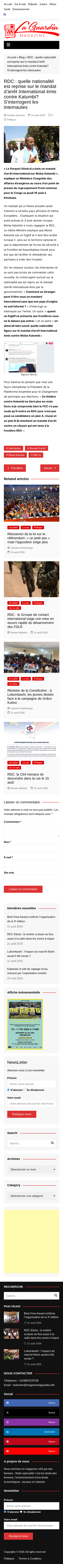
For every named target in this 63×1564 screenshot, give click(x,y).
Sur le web (20, 4)
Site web (9, 872)
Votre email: (14, 1097)
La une (26, 527)
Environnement (21, 9)
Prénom (11, 1078)
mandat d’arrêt (38, 448)
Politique (11, 119)
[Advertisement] (31, 1241)
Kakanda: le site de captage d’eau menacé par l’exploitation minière (27, 971)
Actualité (13, 527)
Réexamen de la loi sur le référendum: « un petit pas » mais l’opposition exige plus (28, 538)
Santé (7, 9)
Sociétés (13, 684)
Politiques (9, 1558)
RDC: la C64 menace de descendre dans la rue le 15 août (28, 778)
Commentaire (12, 821)
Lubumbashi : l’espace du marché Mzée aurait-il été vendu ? (31, 953)
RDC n (37, 455)
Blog (22, 57)
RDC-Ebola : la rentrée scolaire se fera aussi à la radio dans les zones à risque (30, 936)
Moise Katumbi (16, 455)
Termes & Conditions (30, 1558)
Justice (43, 4)
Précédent (17, 468)
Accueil (8, 4)
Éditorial (32, 4)
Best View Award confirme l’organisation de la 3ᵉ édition (31, 919)
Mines (53, 4)
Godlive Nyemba (16, 115)
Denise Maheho (19, 632)
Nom (7, 842)
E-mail (8, 857)
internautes (15, 448)
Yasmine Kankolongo (22, 547)
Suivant (48, 468)
